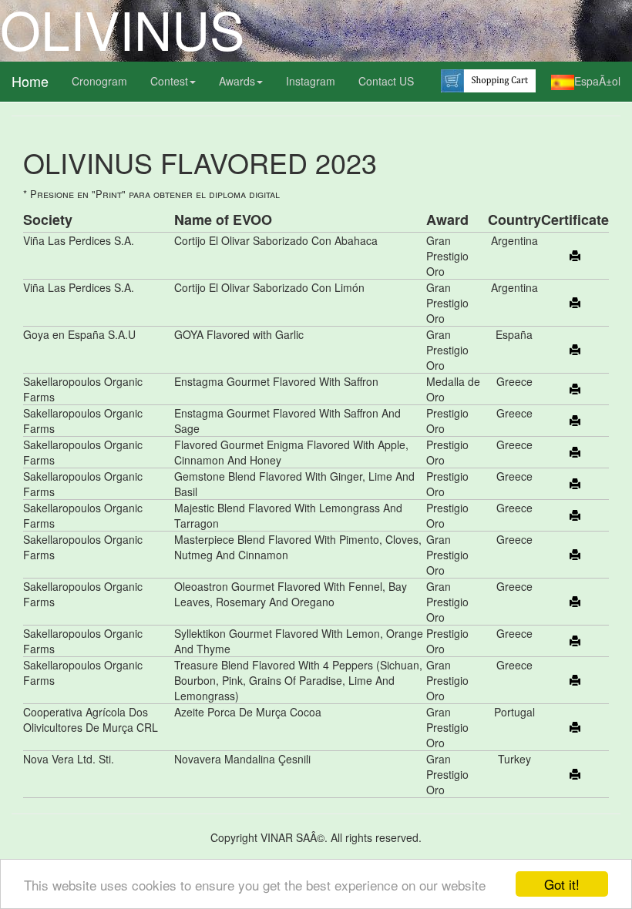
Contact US (386, 81)
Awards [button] (237, 81)
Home (30, 81)
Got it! (562, 884)
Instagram (310, 81)
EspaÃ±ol (597, 81)
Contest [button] (169, 81)
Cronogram (99, 81)
